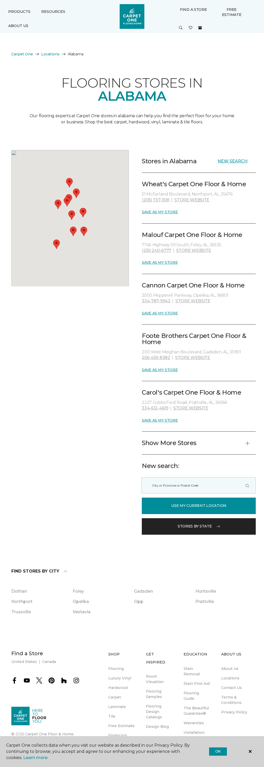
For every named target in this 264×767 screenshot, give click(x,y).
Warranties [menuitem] (194, 723)
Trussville (21, 611)
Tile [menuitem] (111, 716)
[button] (181, 28)
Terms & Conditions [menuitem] (231, 700)
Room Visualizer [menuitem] (155, 679)
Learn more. (35, 757)
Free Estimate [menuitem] (121, 725)
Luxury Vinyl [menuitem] (119, 678)
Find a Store (193, 9)
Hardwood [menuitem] (118, 687)
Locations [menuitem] (230, 678)
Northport (21, 601)
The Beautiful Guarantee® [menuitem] (196, 711)
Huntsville (205, 591)
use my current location (198, 505)
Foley (78, 591)
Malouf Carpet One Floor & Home (192, 234)
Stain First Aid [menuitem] (197, 683)
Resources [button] (53, 11)
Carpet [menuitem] (114, 697)
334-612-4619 (155, 408)
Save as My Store (160, 212)
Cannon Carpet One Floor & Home (193, 285)
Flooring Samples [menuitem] (154, 694)
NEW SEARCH (233, 161)
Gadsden (143, 591)
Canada (49, 661)
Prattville (204, 601)
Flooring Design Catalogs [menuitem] (154, 711)
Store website (191, 200)
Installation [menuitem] (194, 732)
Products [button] (19, 11)
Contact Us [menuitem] (231, 687)
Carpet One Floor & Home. (49, 734)
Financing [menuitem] (117, 735)
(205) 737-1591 (155, 200)
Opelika (81, 601)
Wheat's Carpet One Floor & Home (194, 184)
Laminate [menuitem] (117, 706)
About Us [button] (18, 25)
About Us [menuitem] (229, 668)
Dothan (19, 591)
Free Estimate (232, 12)
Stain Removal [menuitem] (192, 671)
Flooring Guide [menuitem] (191, 696)
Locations (50, 54)
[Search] (247, 485)
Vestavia (81, 611)
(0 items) (200, 28)
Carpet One (22, 54)
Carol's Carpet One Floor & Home (191, 392)
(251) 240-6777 (156, 250)
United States (24, 661)
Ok (218, 751)
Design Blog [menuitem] (157, 726)
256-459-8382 (156, 357)
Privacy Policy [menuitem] (234, 712)
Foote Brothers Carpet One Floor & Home (194, 339)
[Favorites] (190, 28)
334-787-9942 (156, 301)
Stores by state (195, 526)
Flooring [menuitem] (116, 668)
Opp (138, 601)
